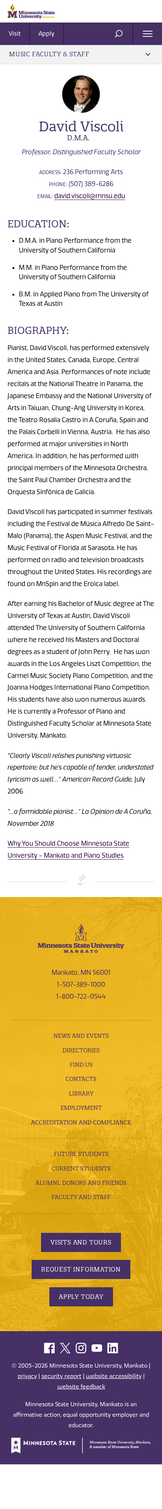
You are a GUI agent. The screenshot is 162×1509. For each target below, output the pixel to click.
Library (81, 1093)
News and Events (81, 1035)
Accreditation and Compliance (81, 1122)
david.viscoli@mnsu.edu (89, 196)
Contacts (81, 1078)
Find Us (81, 1064)
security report (61, 1376)
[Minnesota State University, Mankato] (81, 937)
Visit (15, 33)
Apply (46, 33)
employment (81, 1107)
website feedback (81, 1386)
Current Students (81, 1168)
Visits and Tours (81, 1242)
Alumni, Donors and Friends (81, 1182)
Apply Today (81, 1296)
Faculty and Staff (81, 1197)
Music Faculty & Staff (49, 54)
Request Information (81, 1269)
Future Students (81, 1153)
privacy (27, 1376)
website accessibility (114, 1376)
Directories (81, 1050)
